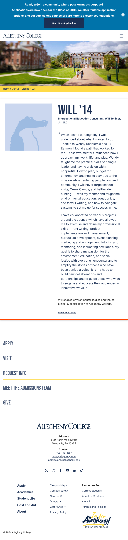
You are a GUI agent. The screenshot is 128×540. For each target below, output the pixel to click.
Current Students (92, 490)
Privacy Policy (58, 512)
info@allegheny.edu (64, 456)
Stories (25, 88)
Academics (25, 492)
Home (6, 88)
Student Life (26, 498)
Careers (54, 496)
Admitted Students (92, 496)
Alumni (86, 501)
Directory (55, 501)
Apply (21, 485)
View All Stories (67, 312)
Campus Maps (58, 485)
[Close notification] (123, 15)
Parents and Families (94, 506)
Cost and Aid (26, 505)
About (15, 88)
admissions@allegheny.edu (64, 459)
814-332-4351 (64, 453)
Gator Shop (56, 506)
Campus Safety (59, 490)
